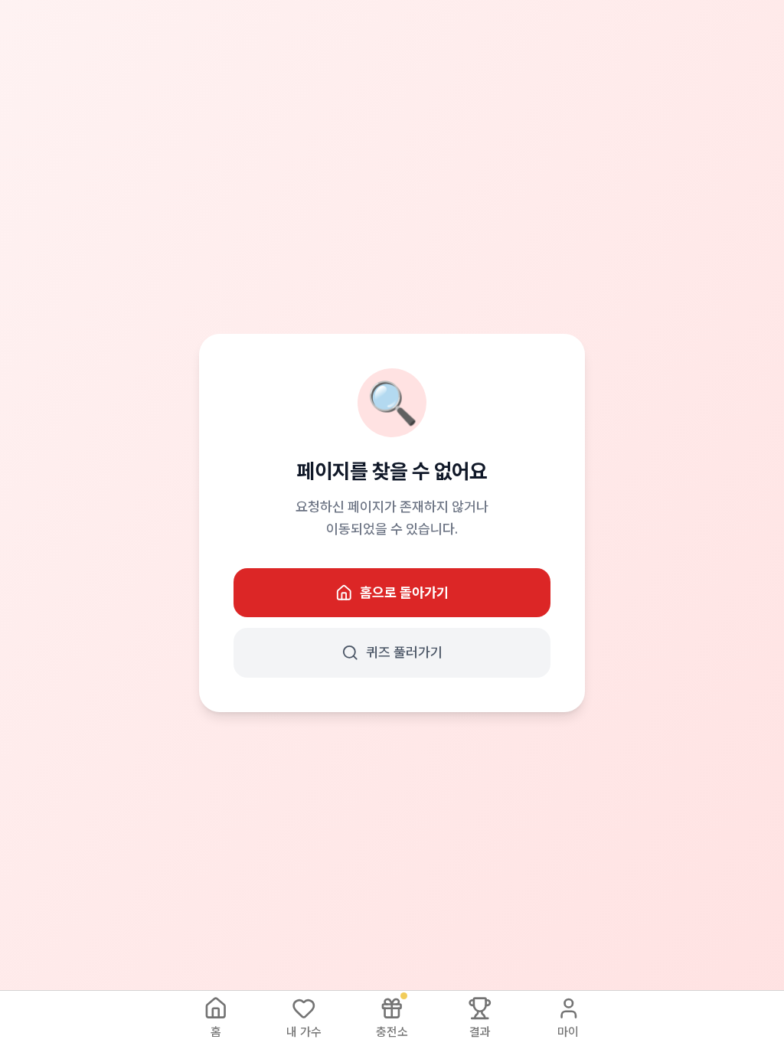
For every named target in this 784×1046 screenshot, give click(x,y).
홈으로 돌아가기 (404, 592)
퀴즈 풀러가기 (404, 652)
